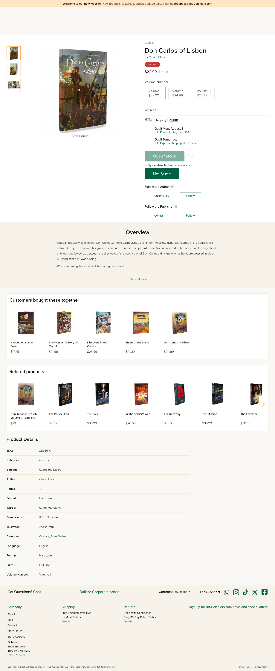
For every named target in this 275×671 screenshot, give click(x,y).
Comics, (45, 536)
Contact (12, 625)
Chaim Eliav (157, 57)
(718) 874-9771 (16, 655)
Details (66, 621)
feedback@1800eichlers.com (193, 4)
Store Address (16, 636)
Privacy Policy (261, 667)
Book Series (58, 536)
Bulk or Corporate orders (100, 592)
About (11, 614)
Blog (10, 619)
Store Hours (14, 631)
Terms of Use (244, 667)
